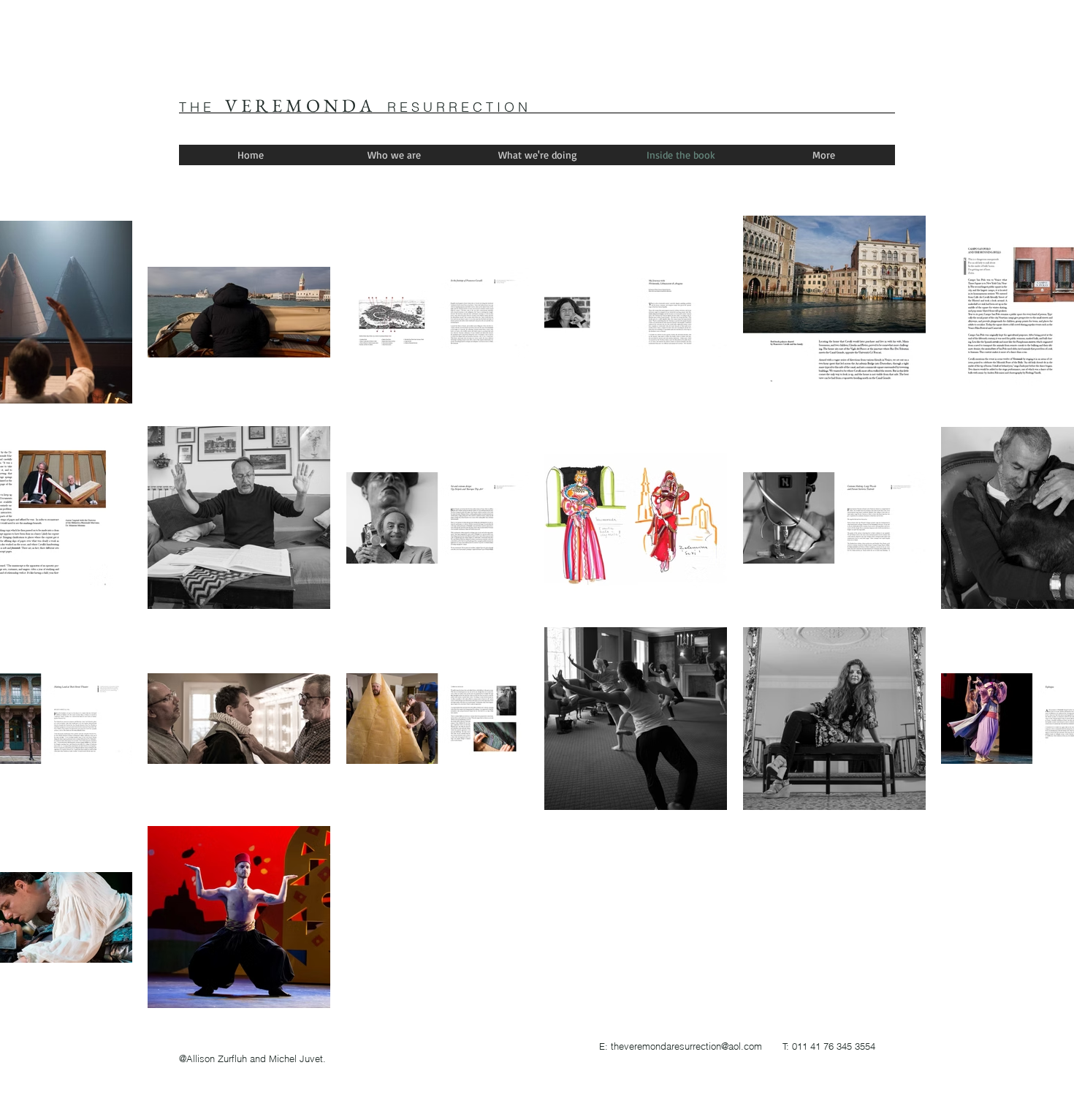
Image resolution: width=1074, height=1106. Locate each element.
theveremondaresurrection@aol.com (686, 1046)
